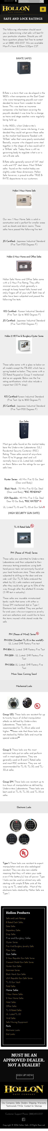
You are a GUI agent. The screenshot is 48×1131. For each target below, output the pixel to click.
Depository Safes (13, 930)
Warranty (41, 1102)
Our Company (8, 1102)
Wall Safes (10, 1018)
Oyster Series (12, 942)
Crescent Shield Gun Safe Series (20, 962)
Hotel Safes (11, 1002)
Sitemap (38, 1106)
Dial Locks (10, 1034)
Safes (18, 1102)
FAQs (20, 1106)
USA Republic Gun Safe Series (19, 978)
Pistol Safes (10, 986)
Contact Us (29, 1106)
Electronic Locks (13, 1030)
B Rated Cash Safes (14, 922)
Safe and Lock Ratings (15, 918)
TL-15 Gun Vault (13, 982)
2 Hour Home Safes (14, 998)
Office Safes (11, 1006)
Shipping (32, 1102)
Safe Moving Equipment (17, 1022)
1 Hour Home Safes (14, 994)
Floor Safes (11, 950)
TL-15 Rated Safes (14, 1010)
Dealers (24, 1102)
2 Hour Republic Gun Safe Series (20, 958)
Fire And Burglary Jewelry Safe (20, 946)
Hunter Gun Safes (13, 966)
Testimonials (11, 1106)
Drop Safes (10, 934)
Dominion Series (13, 970)
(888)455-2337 (9, 1)
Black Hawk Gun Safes (16, 974)
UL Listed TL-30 (13, 1014)
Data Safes (10, 926)
